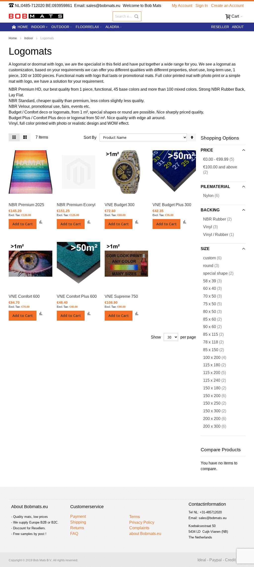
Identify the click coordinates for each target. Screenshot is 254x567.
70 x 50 (216, 296)
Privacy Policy (141, 522)
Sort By (90, 137)
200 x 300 (218, 426)
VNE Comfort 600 (24, 296)
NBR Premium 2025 (26, 205)
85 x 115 (217, 334)
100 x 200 (218, 357)
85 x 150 (217, 349)
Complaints (139, 528)
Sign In (201, 5)
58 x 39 (216, 281)
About (238, 27)
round (215, 265)
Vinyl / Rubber (221, 234)
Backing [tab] (210, 210)
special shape (222, 273)
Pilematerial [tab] (215, 187)
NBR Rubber (221, 219)
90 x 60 (216, 326)
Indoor (29, 38)
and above (220, 169)
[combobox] (127, 16)
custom (216, 258)
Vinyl (214, 227)
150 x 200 (218, 395)
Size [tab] (205, 249)
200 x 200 (218, 418)
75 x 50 (216, 304)
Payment (78, 516)
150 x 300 (218, 411)
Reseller (220, 27)
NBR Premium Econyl (76, 205)
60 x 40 (216, 288)
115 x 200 (218, 372)
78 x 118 (217, 342)
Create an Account (227, 5)
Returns (77, 528)
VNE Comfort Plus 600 (77, 296)
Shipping (78, 522)
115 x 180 (218, 365)
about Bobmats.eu (145, 533)
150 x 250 (218, 403)
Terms (134, 517)
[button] (40, 222)
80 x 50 (216, 311)
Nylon (215, 195)
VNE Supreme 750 (121, 296)
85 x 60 (216, 319)
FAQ (74, 533)
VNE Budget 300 (119, 205)
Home (13, 38)
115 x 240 (218, 380)
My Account (182, 5)
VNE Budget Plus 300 (172, 205)
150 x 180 (218, 388)
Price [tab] (207, 150)
